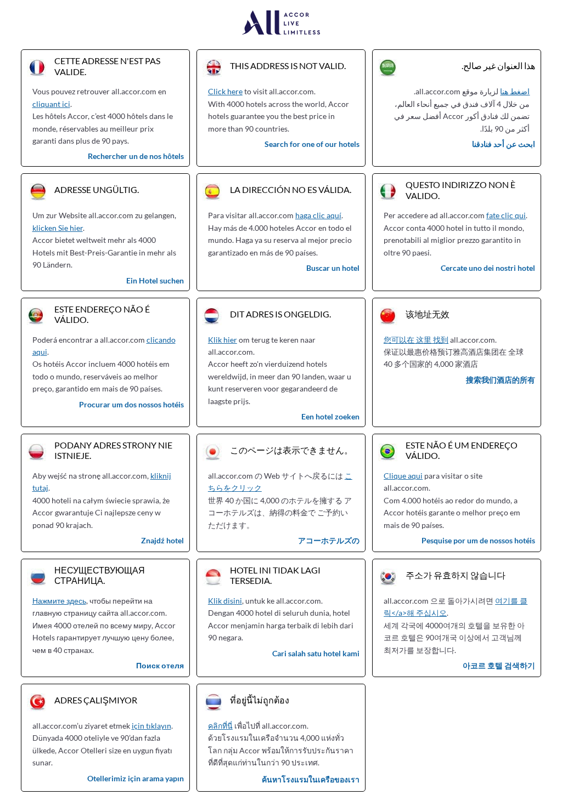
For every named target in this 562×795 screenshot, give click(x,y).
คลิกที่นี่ (220, 725)
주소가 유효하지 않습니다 (455, 575)
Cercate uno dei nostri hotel (488, 267)
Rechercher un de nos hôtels (136, 156)
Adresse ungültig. (96, 189)
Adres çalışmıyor (95, 700)
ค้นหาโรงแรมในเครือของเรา (310, 779)
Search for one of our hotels (312, 144)
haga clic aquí (318, 215)
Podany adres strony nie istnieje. (113, 450)
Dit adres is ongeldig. (280, 314)
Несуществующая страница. (99, 575)
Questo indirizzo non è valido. (460, 189)
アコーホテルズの (328, 540)
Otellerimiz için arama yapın (135, 778)
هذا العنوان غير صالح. (498, 65)
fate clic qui (506, 215)
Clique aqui (403, 475)
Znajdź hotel (162, 540)
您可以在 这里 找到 (416, 339)
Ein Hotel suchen (155, 280)
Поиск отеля (160, 665)
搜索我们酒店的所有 (500, 379)
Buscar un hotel (332, 267)
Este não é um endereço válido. (462, 450)
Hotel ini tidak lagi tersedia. (275, 575)
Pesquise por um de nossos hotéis (478, 540)
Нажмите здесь (59, 600)
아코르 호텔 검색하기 (499, 665)
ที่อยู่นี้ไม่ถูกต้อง (259, 700)
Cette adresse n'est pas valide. (107, 65)
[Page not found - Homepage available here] (281, 23)
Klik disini (225, 600)
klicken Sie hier (57, 227)
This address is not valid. (288, 65)
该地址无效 (427, 314)
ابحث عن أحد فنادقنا (503, 144)
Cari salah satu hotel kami (315, 653)
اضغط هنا (515, 91)
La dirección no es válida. (290, 189)
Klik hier (222, 339)
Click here (225, 91)
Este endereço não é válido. (102, 314)
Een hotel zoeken (330, 416)
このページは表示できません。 (291, 450)
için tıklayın (151, 725)
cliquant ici (51, 104)
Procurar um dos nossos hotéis (131, 404)
